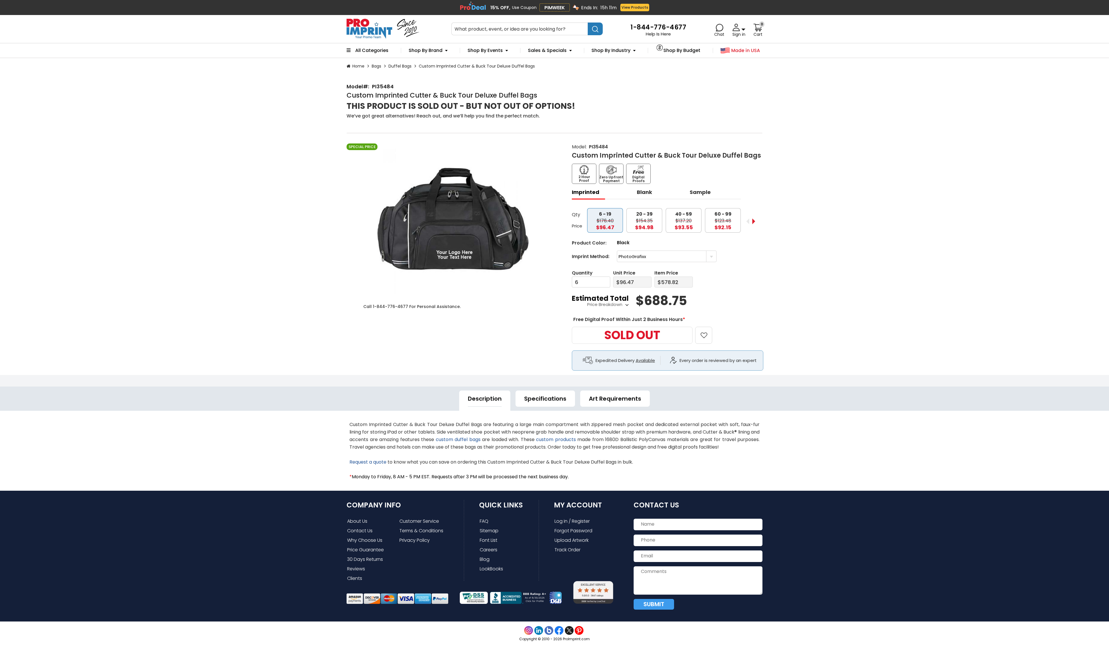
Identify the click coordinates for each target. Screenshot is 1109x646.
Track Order (567, 549)
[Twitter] (569, 630)
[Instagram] (528, 630)
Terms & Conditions (421, 530)
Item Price (666, 273)
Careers (488, 549)
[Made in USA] (740, 50)
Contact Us (360, 530)
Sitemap (489, 530)
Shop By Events (485, 50)
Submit (653, 604)
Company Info (374, 505)
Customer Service (419, 521)
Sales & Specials (547, 50)
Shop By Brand (425, 50)
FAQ (484, 521)
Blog (485, 559)
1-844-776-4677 (390, 306)
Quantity (582, 273)
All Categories (371, 50)
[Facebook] (558, 630)
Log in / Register (572, 521)
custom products (556, 439)
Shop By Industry (610, 50)
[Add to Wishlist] (707, 331)
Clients (354, 578)
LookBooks (491, 568)
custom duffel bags (458, 439)
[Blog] (548, 630)
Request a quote (367, 462)
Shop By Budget (681, 50)
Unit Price (624, 273)
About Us (357, 521)
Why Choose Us (364, 540)
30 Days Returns (365, 559)
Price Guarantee (365, 549)
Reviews (356, 568)
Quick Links (501, 505)
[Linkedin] (538, 630)
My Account (578, 505)
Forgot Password (573, 530)
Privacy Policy (414, 540)
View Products (635, 7)
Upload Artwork (571, 540)
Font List (488, 540)
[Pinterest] (579, 630)
